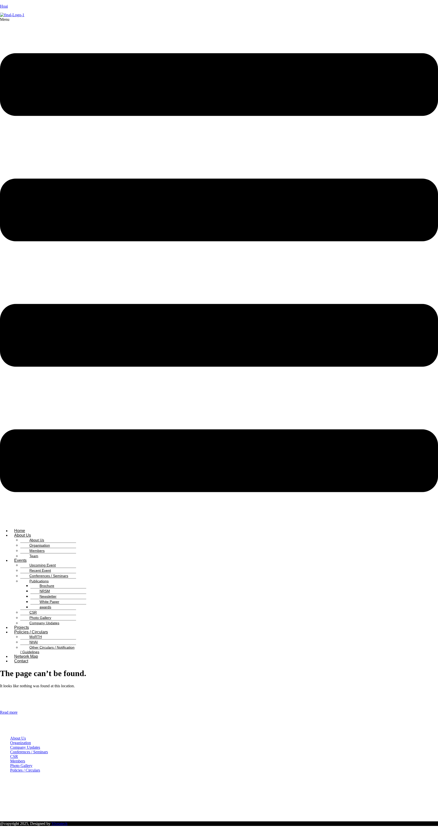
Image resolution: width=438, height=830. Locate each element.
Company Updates (44, 623)
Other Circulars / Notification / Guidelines (47, 649)
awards (45, 607)
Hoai (4, 6)
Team (33, 556)
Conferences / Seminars (29, 752)
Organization (20, 743)
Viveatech (59, 823)
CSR (14, 756)
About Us (18, 738)
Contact (21, 661)
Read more (8, 712)
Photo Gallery (21, 765)
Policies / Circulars (25, 770)
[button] (219, 270)
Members (17, 761)
